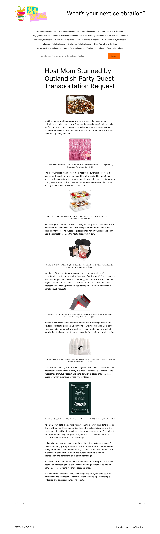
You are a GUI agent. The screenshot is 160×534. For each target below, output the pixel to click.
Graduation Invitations (64, 40)
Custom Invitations (115, 48)
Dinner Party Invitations (73, 48)
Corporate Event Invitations (49, 48)
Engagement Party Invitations (45, 35)
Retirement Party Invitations (114, 40)
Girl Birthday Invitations (69, 31)
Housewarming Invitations (88, 40)
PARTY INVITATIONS (24, 527)
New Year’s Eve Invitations (105, 44)
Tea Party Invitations (95, 48)
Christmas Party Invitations (79, 44)
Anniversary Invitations (42, 40)
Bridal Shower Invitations (71, 35)
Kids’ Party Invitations (116, 35)
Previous (20, 503)
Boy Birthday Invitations (46, 31)
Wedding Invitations (90, 31)
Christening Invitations (94, 35)
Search (114, 56)
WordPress (140, 527)
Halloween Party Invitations (53, 44)
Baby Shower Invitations (112, 31)
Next (141, 503)
